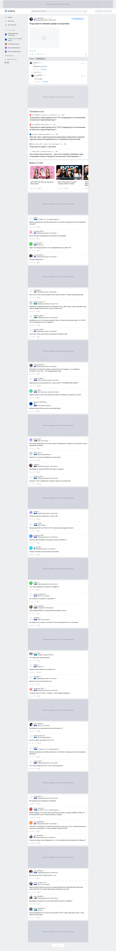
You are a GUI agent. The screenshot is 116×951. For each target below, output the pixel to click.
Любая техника (45, 124)
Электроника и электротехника (48, 380)
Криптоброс (42, 525)
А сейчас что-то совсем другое (49, 115)
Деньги (40, 910)
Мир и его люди (43, 441)
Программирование (44, 454)
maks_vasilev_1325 (37, 144)
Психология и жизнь (44, 405)
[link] (42, 178)
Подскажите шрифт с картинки (43, 147)
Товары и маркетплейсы (45, 655)
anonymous (35, 134)
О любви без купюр (46, 151)
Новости (40, 245)
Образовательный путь (45, 134)
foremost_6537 (35, 151)
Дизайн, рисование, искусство (48, 304)
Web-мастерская (43, 619)
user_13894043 (35, 115)
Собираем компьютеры (45, 608)
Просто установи (43, 596)
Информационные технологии (46, 20)
